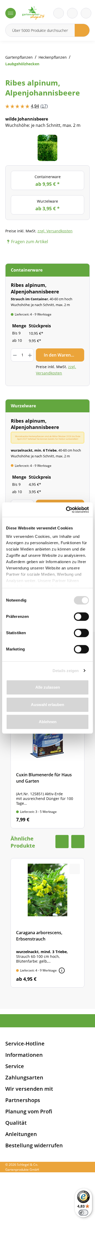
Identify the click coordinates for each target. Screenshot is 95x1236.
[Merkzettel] (58, 13)
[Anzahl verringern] (14, 355)
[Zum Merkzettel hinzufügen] (79, 145)
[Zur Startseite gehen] (33, 13)
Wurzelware (47, 205)
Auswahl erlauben (47, 704)
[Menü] (10, 13)
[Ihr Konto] (86, 13)
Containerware (48, 180)
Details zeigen (66, 670)
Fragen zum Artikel (29, 241)
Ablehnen (47, 721)
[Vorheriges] (17, 147)
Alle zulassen (47, 687)
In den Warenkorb (62, 355)
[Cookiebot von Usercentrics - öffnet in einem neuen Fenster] (67, 509)
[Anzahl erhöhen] (30, 355)
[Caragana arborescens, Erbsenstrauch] (47, 922)
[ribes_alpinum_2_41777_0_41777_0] (47, 148)
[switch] (81, 616)
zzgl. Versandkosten (55, 230)
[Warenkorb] (72, 13)
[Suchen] (82, 30)
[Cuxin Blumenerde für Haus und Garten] (47, 764)
